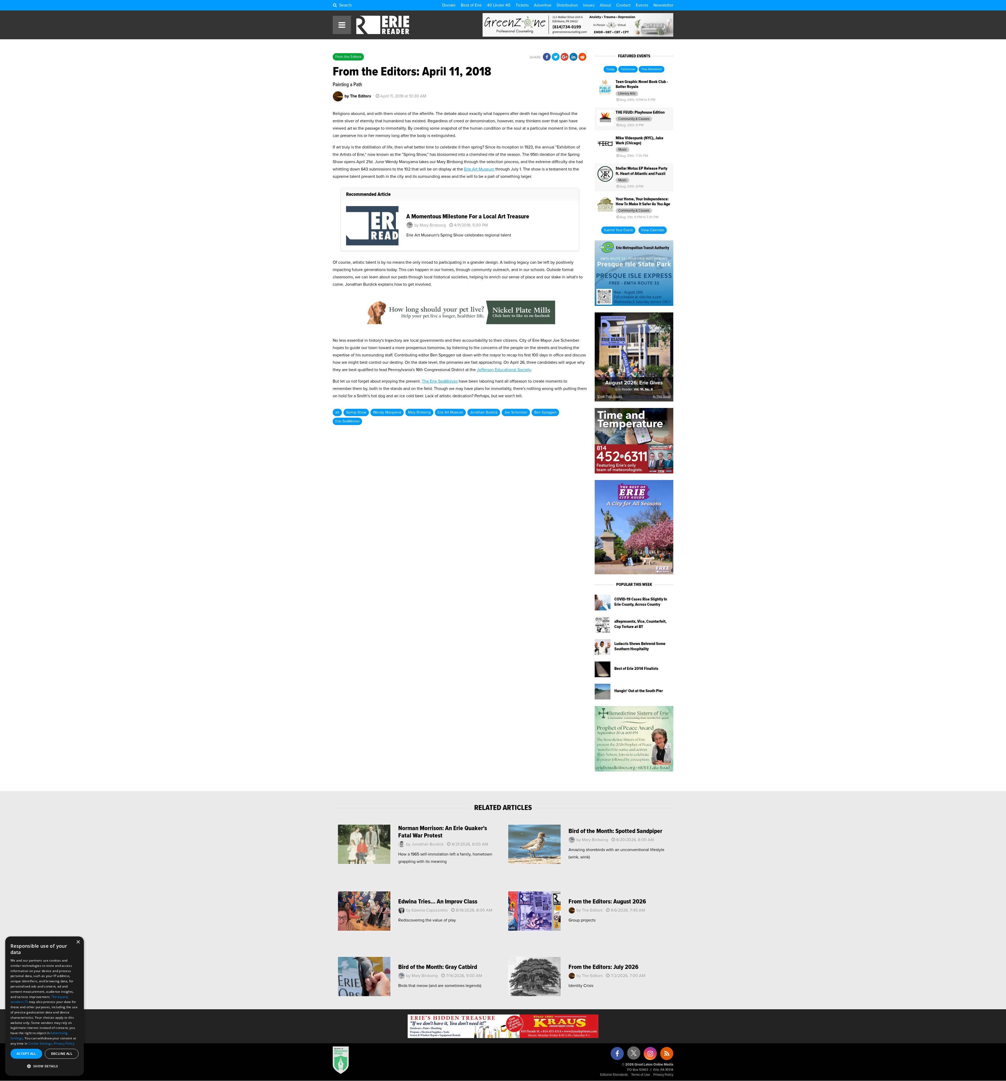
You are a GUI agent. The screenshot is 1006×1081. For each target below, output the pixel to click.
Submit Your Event (618, 230)
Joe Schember (515, 412)
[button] (44, 1066)
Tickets (522, 5)
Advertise (542, 5)
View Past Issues (609, 396)
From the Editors (348, 57)
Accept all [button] (26, 1053)
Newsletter (663, 5)
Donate (449, 5)
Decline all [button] (61, 1053)
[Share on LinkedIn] (573, 57)
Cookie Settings (40, 1043)
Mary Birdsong (419, 412)
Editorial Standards (614, 1075)
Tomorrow (628, 69)
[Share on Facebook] (547, 57)
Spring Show (356, 412)
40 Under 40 (498, 5)
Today (610, 69)
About (605, 5)
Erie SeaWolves (347, 421)
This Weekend (651, 69)
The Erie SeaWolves (440, 381)
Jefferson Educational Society (504, 370)
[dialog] (44, 1006)
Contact (623, 5)
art (337, 412)
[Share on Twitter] (556, 57)
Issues (588, 5)
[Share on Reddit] (582, 57)
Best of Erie (471, 5)
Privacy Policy (663, 1075)
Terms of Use (640, 1075)
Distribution (567, 5)
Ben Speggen (545, 412)
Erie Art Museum (479, 169)
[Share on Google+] (564, 57)
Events (642, 5)
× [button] (78, 942)
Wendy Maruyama (387, 412)
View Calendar (652, 230)
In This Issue (662, 396)
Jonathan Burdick (483, 412)
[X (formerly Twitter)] (633, 1055)
